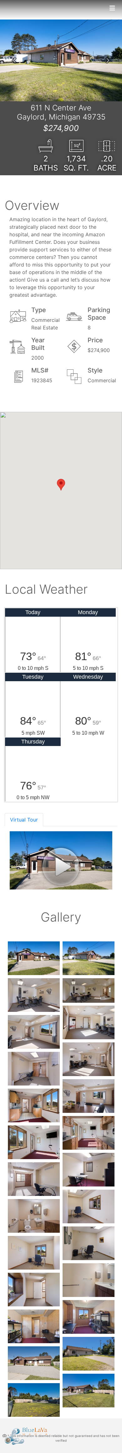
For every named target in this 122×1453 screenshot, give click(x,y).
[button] (14, 60)
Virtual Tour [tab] (24, 819)
